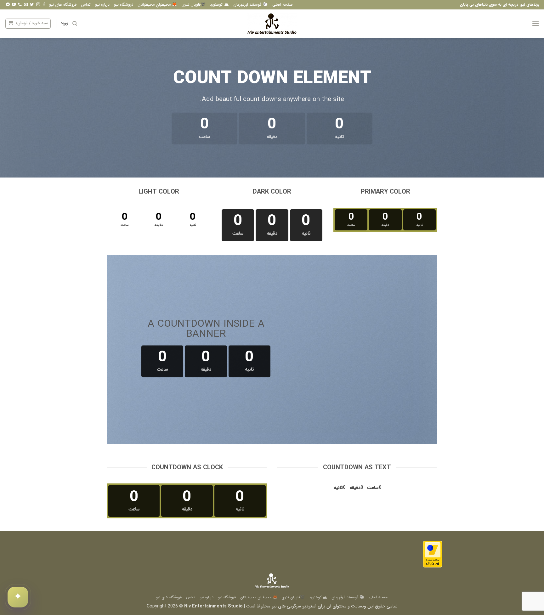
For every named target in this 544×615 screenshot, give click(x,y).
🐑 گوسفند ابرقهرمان (250, 5)
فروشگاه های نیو (62, 5)
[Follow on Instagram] (38, 5)
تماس (86, 5)
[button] (535, 23)
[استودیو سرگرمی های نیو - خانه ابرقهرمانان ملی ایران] (272, 23)
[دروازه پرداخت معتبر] (432, 554)
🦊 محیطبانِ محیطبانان (157, 5)
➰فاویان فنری (193, 5)
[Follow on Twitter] (32, 5)
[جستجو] (74, 24)
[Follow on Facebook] (44, 5)
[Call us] (20, 5)
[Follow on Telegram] (8, 5)
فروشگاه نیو (123, 5)
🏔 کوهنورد (219, 5)
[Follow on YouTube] (14, 5)
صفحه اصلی (282, 5)
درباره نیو (102, 5)
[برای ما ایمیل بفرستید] (26, 5)
